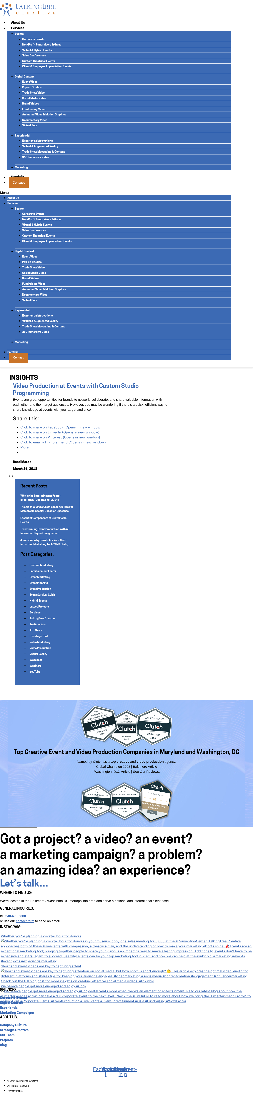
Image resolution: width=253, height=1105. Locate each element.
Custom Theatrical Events (38, 61)
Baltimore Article (145, 766)
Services (17, 28)
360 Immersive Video (35, 157)
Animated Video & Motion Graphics (44, 114)
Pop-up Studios (32, 87)
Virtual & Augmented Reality (40, 146)
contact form (25, 921)
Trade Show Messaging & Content (43, 152)
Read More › (22, 462)
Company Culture (13, 1025)
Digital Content (24, 76)
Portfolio (12, 352)
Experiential (22, 135)
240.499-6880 (15, 916)
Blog (3, 1045)
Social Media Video (34, 98)
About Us (18, 23)
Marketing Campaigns (17, 1013)
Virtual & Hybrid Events (37, 50)
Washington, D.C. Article (112, 771)
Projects (6, 1040)
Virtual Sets (29, 125)
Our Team (7, 1035)
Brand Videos (30, 103)
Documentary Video (34, 120)
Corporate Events (33, 39)
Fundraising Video (33, 109)
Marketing (21, 167)
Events (19, 34)
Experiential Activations (37, 141)
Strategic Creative (14, 1030)
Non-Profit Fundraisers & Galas (41, 44)
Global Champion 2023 (113, 766)
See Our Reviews (146, 771)
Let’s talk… (24, 884)
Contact (19, 183)
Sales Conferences (34, 55)
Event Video (29, 82)
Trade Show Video (33, 93)
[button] (115, 192)
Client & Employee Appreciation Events (47, 66)
